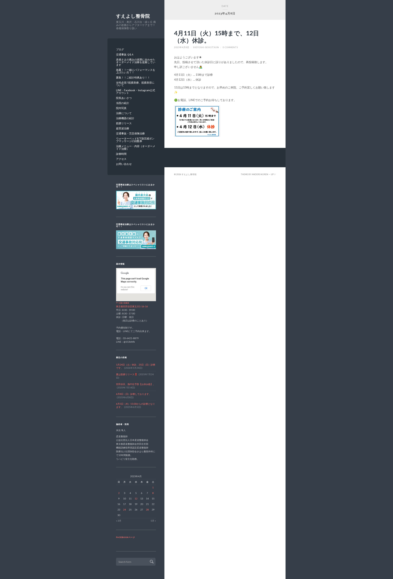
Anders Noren (260, 174)
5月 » (153, 520)
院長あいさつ (124, 98)
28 (147, 509)
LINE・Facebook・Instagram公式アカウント (135, 91)
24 (124, 509)
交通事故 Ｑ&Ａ (125, 54)
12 (136, 498)
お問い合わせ (124, 164)
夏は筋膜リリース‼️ (126, 374)
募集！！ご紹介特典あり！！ (133, 77)
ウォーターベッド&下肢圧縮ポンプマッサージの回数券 (135, 140)
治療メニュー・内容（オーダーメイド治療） (135, 147)
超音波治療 (122, 128)
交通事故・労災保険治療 (130, 133)
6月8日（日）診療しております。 (133, 394)
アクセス (121, 158)
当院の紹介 (122, 103)
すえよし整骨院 (133, 16)
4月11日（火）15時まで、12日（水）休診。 (216, 36)
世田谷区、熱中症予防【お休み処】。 (135, 384)
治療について (124, 113)
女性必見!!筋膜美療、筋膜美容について (135, 84)
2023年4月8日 (181, 47)
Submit (151, 561)
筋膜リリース (124, 123)
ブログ (120, 49)
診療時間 (121, 153)
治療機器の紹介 (125, 118)
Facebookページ (125, 537)
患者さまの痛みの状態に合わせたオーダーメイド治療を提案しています (135, 62)
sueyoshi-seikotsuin (206, 47)
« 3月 (118, 520)
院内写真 (121, 108)
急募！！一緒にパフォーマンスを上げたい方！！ (135, 71)
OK (146, 288)
